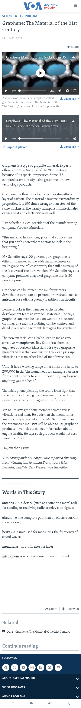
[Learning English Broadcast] (50, 703)
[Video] (31, 703)
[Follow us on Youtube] (23, 667)
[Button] (73, 46)
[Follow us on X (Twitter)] (14, 667)
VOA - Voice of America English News (34, 126)
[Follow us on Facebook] (5, 667)
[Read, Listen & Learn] (13, 703)
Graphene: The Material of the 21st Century (38, 121)
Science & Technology (20, 16)
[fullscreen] (75, 91)
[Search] (68, 703)
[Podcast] (49, 667)
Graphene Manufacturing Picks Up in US (36, 57)
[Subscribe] (58, 667)
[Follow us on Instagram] (32, 667)
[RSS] (40, 667)
